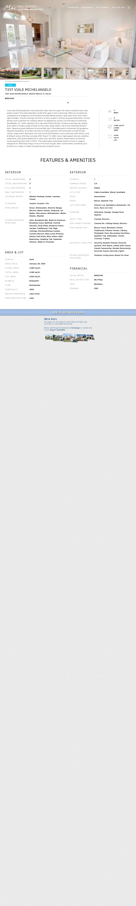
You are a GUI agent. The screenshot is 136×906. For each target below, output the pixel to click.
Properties (73, 7)
